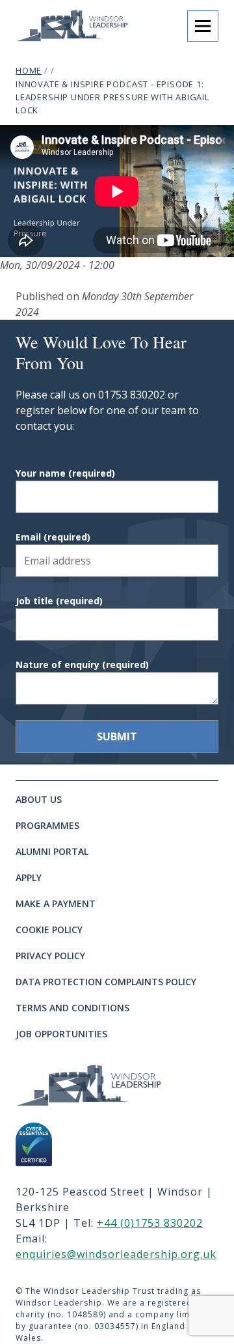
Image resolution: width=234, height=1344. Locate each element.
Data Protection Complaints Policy (106, 981)
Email (53, 537)
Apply (29, 877)
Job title (59, 601)
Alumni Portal (52, 851)
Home (29, 70)
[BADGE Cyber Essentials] (34, 1144)
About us (39, 799)
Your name (65, 473)
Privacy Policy (50, 955)
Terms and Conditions (72, 1007)
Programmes (47, 825)
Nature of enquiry (82, 664)
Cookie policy (49, 929)
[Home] (104, 1084)
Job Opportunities (61, 1034)
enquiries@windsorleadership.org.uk (116, 1254)
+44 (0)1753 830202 (150, 1223)
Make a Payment (56, 903)
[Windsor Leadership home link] (83, 25)
